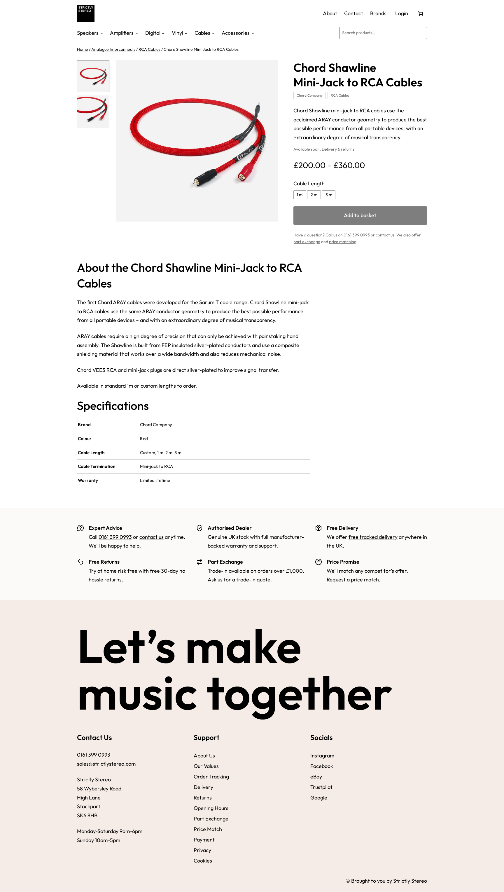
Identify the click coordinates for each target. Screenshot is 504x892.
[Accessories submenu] (252, 32)
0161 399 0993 (357, 235)
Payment (204, 839)
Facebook (321, 766)
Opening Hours (211, 808)
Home (82, 49)
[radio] (299, 195)
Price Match (208, 829)
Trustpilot (321, 787)
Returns (203, 797)
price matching (342, 241)
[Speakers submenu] (101, 32)
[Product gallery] (197, 141)
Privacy (202, 850)
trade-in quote (253, 579)
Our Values (206, 766)
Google (318, 797)
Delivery (203, 787)
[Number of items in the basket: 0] (420, 13)
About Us (204, 755)
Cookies (203, 860)
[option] (93, 111)
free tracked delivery (373, 537)
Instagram (322, 755)
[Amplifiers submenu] (136, 32)
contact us (385, 235)
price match (365, 579)
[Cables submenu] (213, 32)
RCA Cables (149, 49)
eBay (316, 776)
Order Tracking (211, 776)
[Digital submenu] (163, 32)
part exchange (306, 241)
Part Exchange (211, 818)
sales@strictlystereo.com (106, 763)
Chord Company (310, 95)
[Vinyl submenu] (186, 32)
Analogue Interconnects (113, 49)
